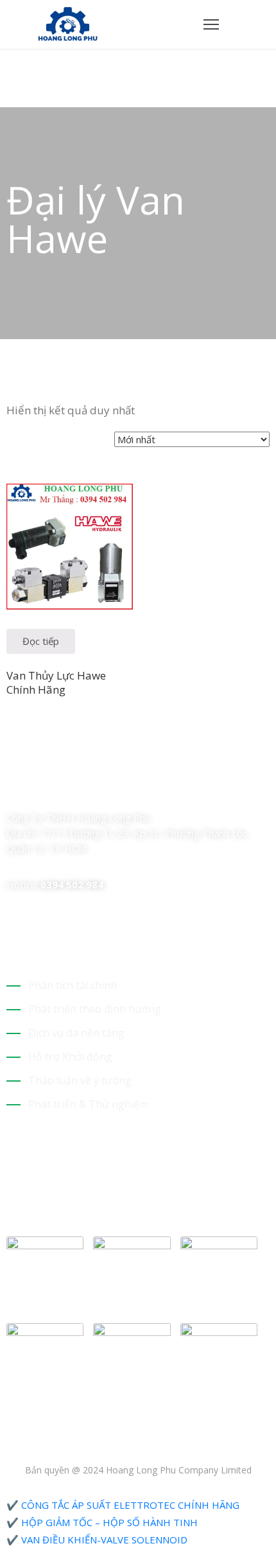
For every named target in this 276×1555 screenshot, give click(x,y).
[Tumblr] (101, 791)
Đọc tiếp (40, 641)
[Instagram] (56, 791)
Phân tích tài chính (72, 985)
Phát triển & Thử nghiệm (88, 1104)
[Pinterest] (79, 791)
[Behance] (124, 791)
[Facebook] (11, 791)
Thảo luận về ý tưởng (80, 1080)
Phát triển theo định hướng (94, 1009)
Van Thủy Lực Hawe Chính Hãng (56, 682)
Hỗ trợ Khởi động (70, 1057)
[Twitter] (34, 791)
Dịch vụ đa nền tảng (76, 1033)
